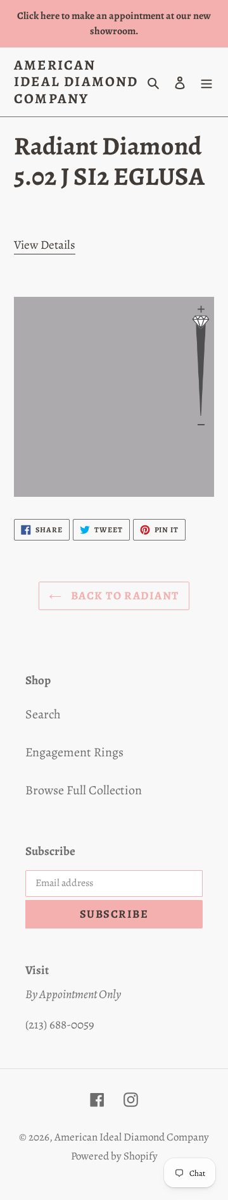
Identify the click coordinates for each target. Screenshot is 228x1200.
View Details (44, 245)
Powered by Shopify (114, 1156)
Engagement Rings (74, 752)
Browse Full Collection (83, 790)
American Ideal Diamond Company (76, 82)
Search (43, 714)
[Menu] (206, 82)
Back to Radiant (123, 595)
